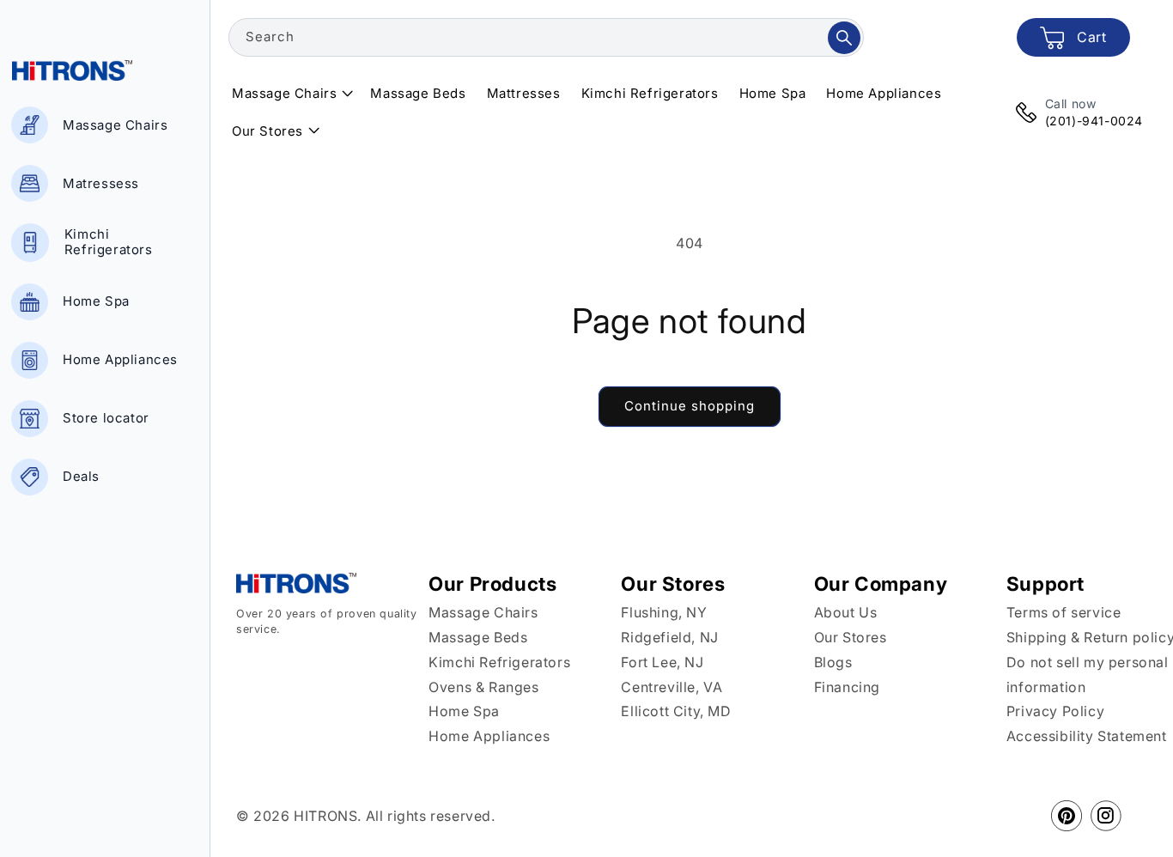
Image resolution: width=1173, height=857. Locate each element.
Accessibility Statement (1086, 736)
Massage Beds (477, 637)
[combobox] (546, 37)
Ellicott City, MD (676, 711)
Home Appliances (489, 736)
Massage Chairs (483, 612)
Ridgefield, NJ (669, 637)
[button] (291, 93)
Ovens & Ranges (483, 687)
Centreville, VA (671, 687)
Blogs (833, 662)
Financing (847, 687)
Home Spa (464, 711)
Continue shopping (689, 406)
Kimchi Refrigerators (499, 662)
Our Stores (850, 637)
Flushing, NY (664, 612)
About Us (846, 612)
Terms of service (1063, 612)
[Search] (844, 37)
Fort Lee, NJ (662, 662)
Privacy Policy (1055, 711)
